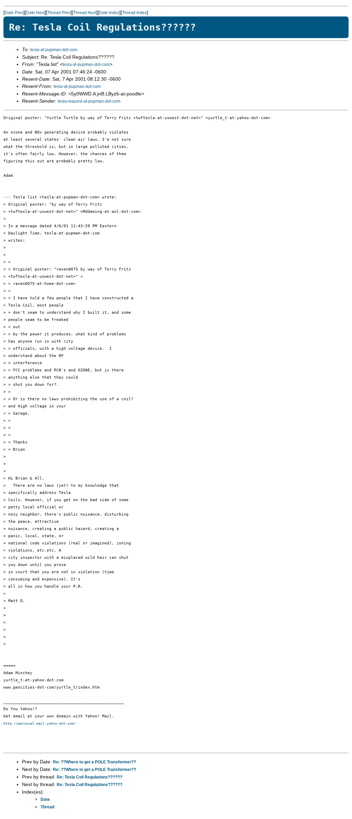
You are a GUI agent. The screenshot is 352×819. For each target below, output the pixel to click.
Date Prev (14, 12)
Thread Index (134, 12)
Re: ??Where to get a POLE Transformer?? (94, 762)
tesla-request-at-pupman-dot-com (89, 101)
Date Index (109, 12)
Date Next (35, 12)
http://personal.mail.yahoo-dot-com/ (39, 723)
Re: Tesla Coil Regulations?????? (89, 777)
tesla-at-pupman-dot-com (53, 49)
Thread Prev (58, 12)
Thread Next (84, 12)
